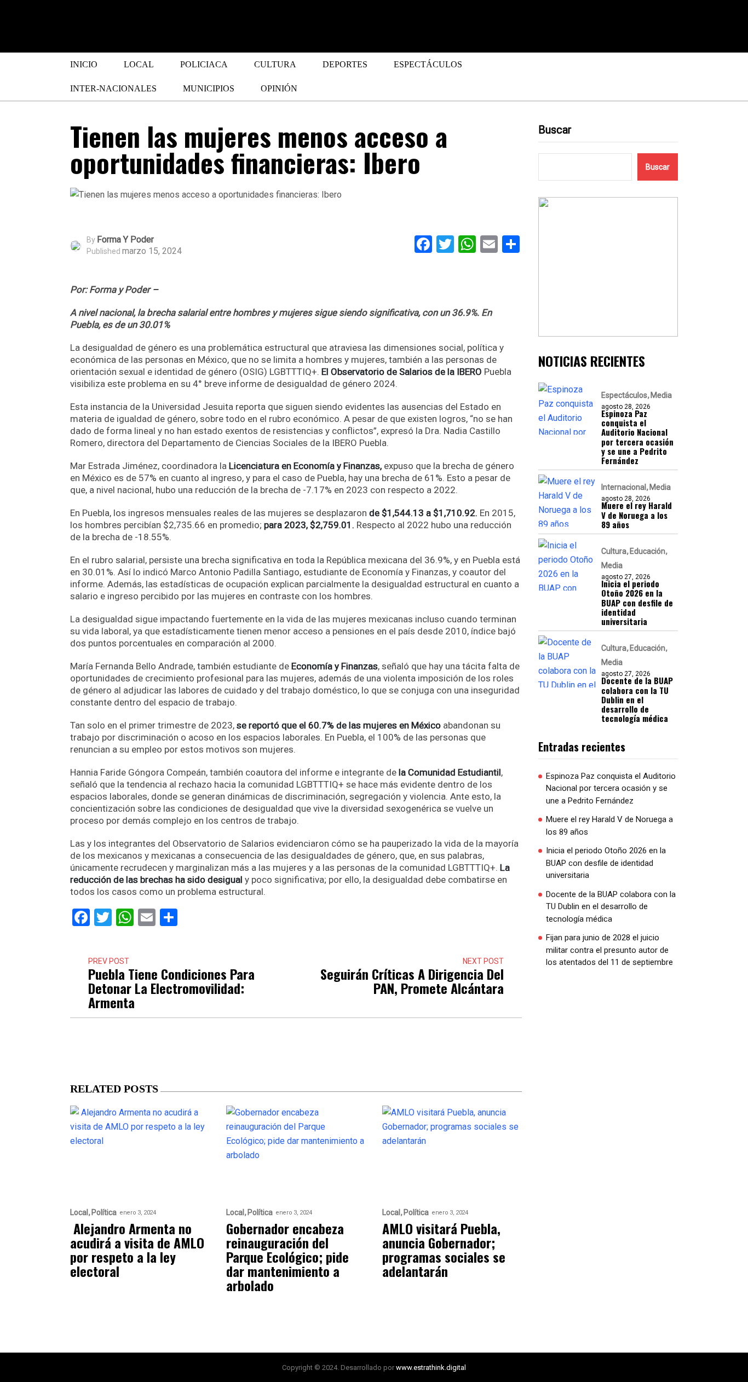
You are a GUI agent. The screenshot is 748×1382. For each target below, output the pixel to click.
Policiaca (204, 64)
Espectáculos (428, 64)
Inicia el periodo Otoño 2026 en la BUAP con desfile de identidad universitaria (637, 602)
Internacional (623, 487)
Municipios (208, 88)
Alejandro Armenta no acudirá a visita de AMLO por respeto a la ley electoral (137, 1249)
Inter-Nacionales (113, 88)
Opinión (279, 88)
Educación (647, 551)
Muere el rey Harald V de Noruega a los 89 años (636, 515)
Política (104, 1212)
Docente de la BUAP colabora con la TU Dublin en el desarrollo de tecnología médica (637, 699)
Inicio (83, 64)
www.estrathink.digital (431, 1367)
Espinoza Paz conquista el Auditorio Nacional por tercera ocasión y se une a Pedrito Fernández (637, 437)
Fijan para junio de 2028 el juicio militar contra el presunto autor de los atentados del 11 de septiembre (609, 950)
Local (139, 64)
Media (661, 395)
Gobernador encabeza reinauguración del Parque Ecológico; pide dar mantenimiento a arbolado (287, 1256)
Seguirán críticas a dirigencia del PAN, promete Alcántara (412, 981)
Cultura (275, 64)
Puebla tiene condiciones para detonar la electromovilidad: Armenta (171, 988)
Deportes (345, 64)
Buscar (555, 129)
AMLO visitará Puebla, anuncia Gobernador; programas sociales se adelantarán (443, 1249)
